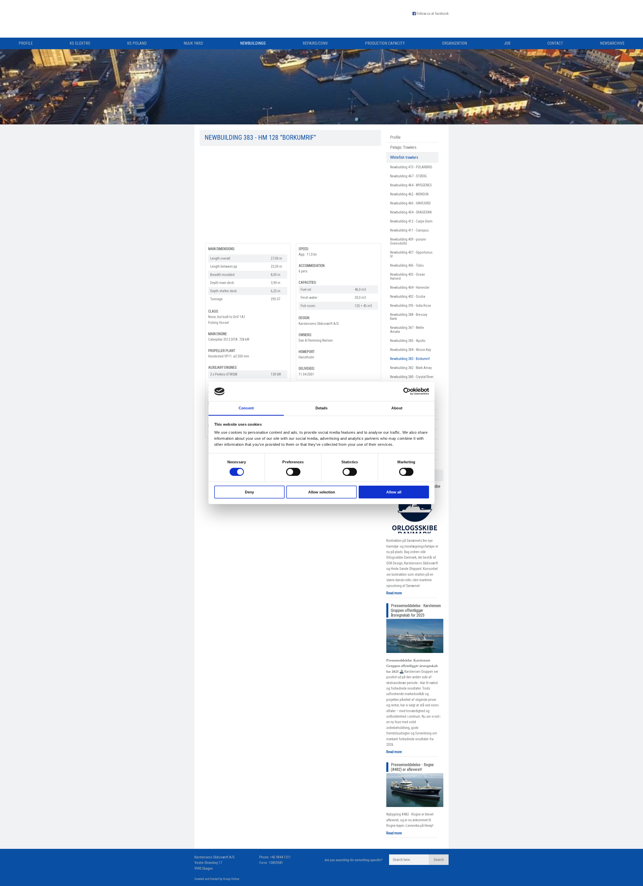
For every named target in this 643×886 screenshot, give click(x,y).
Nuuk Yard (193, 43)
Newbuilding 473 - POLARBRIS (411, 167)
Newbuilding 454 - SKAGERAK (411, 212)
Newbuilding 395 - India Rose (410, 306)
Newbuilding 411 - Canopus (409, 230)
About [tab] (396, 408)
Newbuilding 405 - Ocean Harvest (407, 276)
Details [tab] (321, 408)
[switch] (293, 472)
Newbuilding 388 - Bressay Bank (408, 317)
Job (507, 43)
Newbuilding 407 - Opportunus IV (411, 254)
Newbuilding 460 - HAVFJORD (410, 203)
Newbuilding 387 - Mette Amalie (407, 330)
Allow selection (321, 492)
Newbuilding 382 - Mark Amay (411, 368)
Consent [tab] (246, 408)
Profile (26, 43)
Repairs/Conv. (315, 43)
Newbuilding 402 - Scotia (407, 296)
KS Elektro (80, 43)
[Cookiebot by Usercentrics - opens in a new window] (407, 391)
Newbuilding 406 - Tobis (407, 265)
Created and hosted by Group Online (216, 879)
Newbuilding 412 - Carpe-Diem (411, 221)
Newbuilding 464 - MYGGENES (411, 185)
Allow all (393, 492)
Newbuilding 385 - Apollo (407, 341)
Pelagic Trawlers (403, 147)
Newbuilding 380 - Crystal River (412, 377)
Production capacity (385, 43)
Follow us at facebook (433, 14)
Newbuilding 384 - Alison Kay (410, 350)
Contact (555, 43)
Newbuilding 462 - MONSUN (409, 194)
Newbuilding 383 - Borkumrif (410, 359)
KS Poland (137, 43)
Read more (394, 593)
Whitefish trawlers (404, 157)
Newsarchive (612, 43)
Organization (454, 43)
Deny (249, 492)
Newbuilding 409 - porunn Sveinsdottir (408, 241)
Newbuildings (253, 43)
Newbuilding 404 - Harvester (410, 287)
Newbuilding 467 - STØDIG (408, 176)
